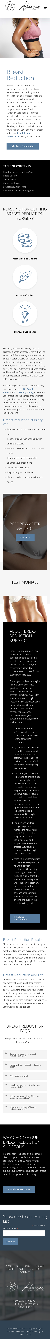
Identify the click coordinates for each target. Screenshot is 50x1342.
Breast (40, 1266)
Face (10, 1269)
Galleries (36, 1269)
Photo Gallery (10, 175)
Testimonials (9, 179)
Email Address (11, 1228)
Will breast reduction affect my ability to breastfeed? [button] (24, 1097)
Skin (22, 1269)
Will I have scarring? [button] (19, 1076)
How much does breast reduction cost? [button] (25, 1066)
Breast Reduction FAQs (14, 186)
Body (27, 1266)
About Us (12, 1266)
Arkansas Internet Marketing (28, 1331)
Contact (25, 1272)
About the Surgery (12, 183)
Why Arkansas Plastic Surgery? (18, 190)
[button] (45, 7)
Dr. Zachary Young (23, 392)
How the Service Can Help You (18, 172)
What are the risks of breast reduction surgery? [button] (23, 1108)
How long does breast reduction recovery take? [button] (25, 1086)
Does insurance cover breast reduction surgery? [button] (23, 1055)
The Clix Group (25, 1334)
